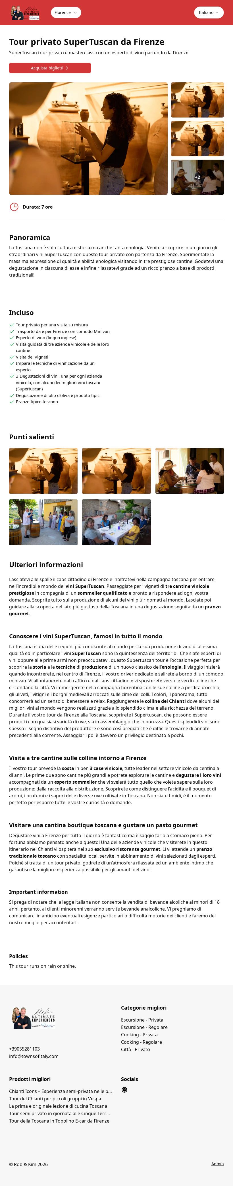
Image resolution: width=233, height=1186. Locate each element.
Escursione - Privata (142, 1020)
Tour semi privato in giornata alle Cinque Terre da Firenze (60, 1113)
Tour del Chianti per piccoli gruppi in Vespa (55, 1099)
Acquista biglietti (47, 68)
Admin (217, 1163)
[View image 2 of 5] (197, 138)
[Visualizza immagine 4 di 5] (43, 522)
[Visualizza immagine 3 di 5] (189, 471)
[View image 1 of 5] (197, 100)
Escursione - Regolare (144, 1027)
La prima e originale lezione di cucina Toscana (58, 1106)
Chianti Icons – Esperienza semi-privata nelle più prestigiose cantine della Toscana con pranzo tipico (60, 1091)
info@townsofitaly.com (34, 1056)
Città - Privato (135, 1049)
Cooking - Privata (139, 1034)
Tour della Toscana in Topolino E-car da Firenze (59, 1121)
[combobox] (209, 12)
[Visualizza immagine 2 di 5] (116, 471)
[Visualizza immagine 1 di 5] (43, 471)
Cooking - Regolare (141, 1042)
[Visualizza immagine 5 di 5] (116, 522)
